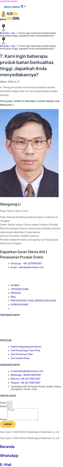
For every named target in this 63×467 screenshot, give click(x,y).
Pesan (3, 419)
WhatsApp (9, 455)
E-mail (5, 464)
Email (3, 406)
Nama (3, 402)
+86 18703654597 (32, 263)
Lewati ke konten (9, 1)
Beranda (4, 33)
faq (13, 33)
